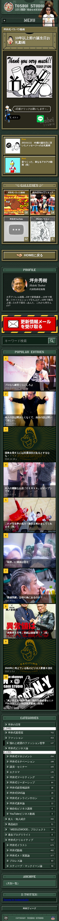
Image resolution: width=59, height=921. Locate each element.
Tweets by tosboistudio (16, 899)
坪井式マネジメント (32, 756)
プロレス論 (31, 860)
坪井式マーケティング (32, 777)
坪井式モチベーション (32, 761)
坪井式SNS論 (31, 793)
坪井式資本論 (31, 803)
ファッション (31, 738)
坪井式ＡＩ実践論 (32, 855)
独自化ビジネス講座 (31, 808)
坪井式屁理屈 (31, 732)
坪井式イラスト (32, 845)
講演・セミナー (32, 766)
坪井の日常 (14, 724)
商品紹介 (30, 824)
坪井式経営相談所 (31, 787)
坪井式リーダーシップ (31, 782)
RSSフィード (29, 908)
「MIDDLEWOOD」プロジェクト (30, 829)
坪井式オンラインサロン (31, 798)
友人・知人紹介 (31, 819)
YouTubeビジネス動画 (31, 813)
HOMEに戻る (33, 255)
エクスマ (32, 772)
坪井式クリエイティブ (31, 840)
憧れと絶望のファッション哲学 (32, 743)
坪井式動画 (32, 850)
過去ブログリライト (30, 834)
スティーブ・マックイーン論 (31, 866)
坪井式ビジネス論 (18, 748)
